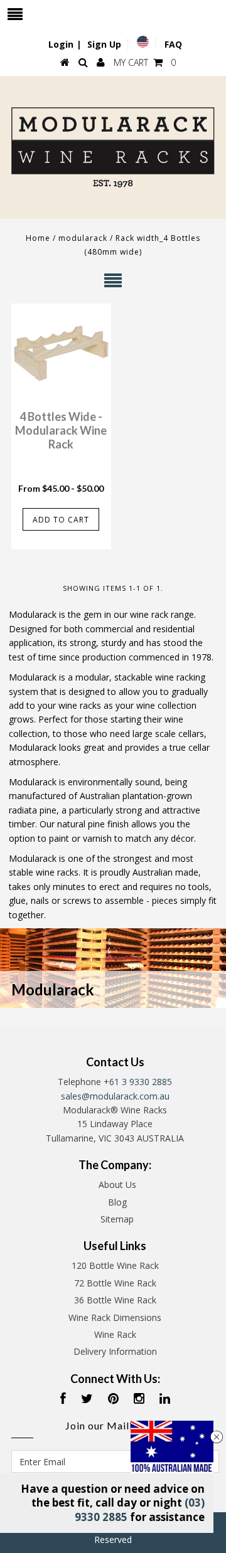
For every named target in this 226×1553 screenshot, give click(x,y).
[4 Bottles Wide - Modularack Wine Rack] (61, 353)
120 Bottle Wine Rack (115, 1265)
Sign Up (104, 44)
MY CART (145, 62)
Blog (117, 1202)
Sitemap (117, 1219)
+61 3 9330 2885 (138, 1082)
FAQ (173, 44)
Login (60, 44)
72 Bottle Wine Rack (115, 1283)
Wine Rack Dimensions (114, 1317)
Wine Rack (115, 1334)
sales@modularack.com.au (115, 1096)
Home (38, 238)
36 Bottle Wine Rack (115, 1300)
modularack (82, 238)
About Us (117, 1184)
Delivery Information (115, 1351)
